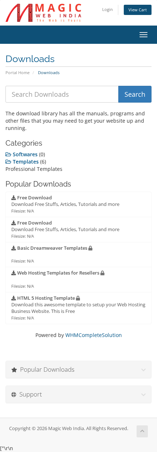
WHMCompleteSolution (93, 335)
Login (107, 9)
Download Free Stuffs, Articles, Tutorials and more (65, 204)
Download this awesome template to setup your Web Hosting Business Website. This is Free (78, 308)
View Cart (138, 9)
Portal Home (17, 72)
